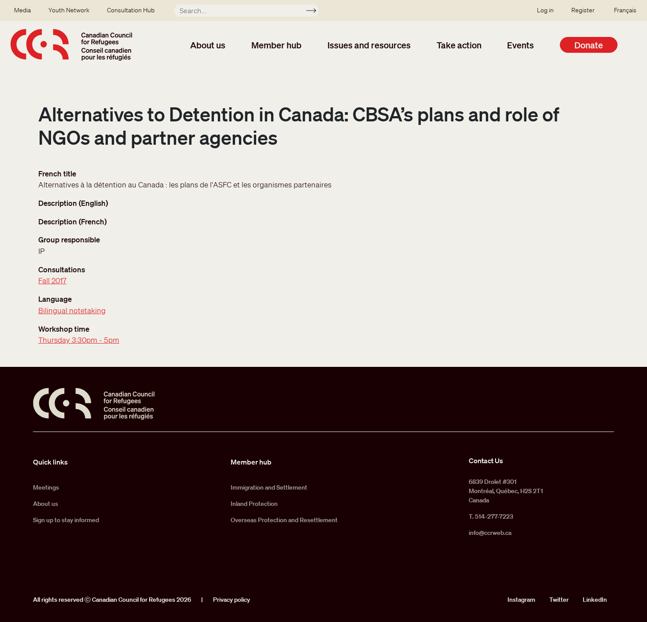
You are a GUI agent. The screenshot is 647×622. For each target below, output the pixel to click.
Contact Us (486, 460)
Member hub (276, 45)
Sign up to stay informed (66, 520)
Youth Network (68, 10)
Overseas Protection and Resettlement (284, 520)
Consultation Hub (130, 10)
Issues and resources (369, 45)
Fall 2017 (52, 280)
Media (22, 10)
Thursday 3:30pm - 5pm (78, 339)
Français (625, 10)
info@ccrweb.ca (490, 533)
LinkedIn (595, 600)
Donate (588, 45)
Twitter (559, 600)
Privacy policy (231, 600)
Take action (459, 45)
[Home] (71, 45)
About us (207, 45)
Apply (315, 11)
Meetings (46, 487)
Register (583, 10)
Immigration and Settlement (269, 487)
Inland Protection (254, 504)
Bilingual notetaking (72, 310)
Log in (545, 10)
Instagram (521, 600)
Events (520, 45)
